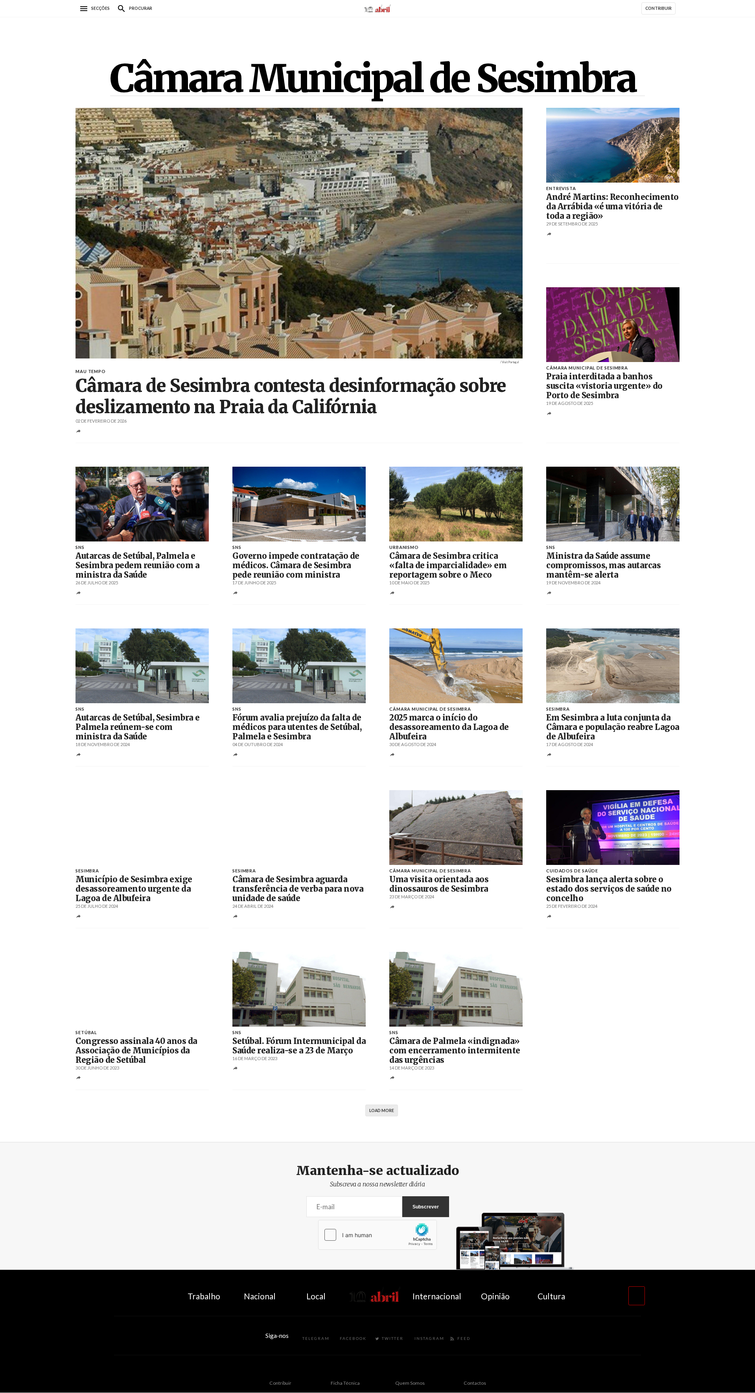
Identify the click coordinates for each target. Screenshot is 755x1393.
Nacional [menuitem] (260, 1296)
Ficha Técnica (345, 1383)
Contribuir (280, 1383)
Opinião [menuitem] (495, 1296)
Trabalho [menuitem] (204, 1296)
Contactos (475, 1383)
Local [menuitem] (316, 1296)
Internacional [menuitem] (436, 1296)
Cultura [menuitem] (551, 1296)
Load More (381, 1110)
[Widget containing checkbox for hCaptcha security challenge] (377, 1235)
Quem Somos (410, 1383)
